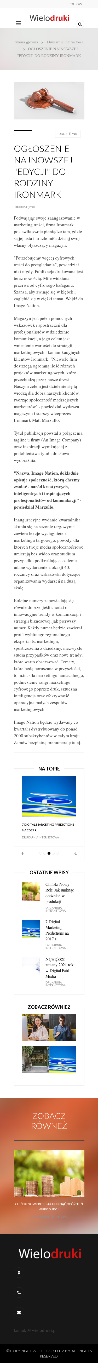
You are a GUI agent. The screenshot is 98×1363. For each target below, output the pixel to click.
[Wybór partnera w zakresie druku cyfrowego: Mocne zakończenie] (62, 1030)
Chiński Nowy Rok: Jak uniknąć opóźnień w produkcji (59, 892)
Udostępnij (68, 134)
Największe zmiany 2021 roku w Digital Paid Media (60, 967)
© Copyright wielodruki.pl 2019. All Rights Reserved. (49, 1353)
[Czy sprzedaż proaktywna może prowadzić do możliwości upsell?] (35, 1030)
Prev (22, 853)
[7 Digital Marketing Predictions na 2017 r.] (49, 796)
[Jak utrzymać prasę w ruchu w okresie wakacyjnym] (35, 1062)
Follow (75, 4)
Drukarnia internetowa (65, 41)
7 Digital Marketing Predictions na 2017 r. (48, 827)
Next (75, 853)
